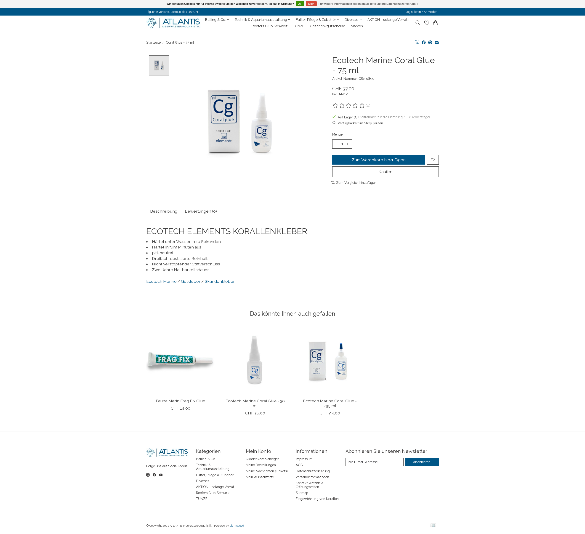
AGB (299, 465)
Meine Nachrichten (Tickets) (267, 471)
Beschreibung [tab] (163, 211)
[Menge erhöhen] (347, 144)
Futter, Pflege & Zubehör (215, 475)
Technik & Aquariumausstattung (212, 467)
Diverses (202, 481)
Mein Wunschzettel (260, 477)
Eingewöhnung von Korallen (317, 499)
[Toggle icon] (418, 23)
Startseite (153, 42)
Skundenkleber (220, 281)
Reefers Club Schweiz (269, 26)
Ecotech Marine (161, 281)
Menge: (337, 134)
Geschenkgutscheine (327, 26)
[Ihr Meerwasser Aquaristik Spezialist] (174, 23)
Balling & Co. (206, 459)
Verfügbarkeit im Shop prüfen (360, 123)
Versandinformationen (312, 477)
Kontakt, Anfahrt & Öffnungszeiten (310, 485)
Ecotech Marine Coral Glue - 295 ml (330, 403)
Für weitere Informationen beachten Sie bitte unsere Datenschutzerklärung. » (368, 3)
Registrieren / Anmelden (421, 11)
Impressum (304, 459)
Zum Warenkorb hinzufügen (379, 159)
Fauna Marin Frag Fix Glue (180, 400)
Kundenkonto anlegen (262, 459)
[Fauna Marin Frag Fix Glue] (180, 360)
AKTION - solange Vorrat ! (388, 20)
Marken (357, 26)
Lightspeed (237, 525)
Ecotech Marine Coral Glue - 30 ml (255, 403)
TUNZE (298, 26)
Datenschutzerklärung (313, 471)
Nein (311, 3)
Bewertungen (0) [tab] (201, 211)
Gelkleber (190, 281)
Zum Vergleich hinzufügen (356, 182)
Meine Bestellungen (261, 465)
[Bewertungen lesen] (349, 106)
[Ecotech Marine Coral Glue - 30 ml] (255, 360)
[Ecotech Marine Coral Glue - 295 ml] (330, 360)
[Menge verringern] (337, 144)
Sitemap (302, 493)
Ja (299, 3)
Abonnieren (421, 462)
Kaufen (385, 171)
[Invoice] (433, 525)
